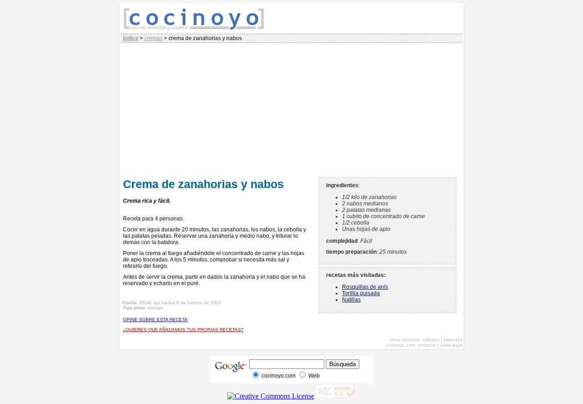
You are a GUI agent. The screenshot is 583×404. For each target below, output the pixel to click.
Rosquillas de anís (365, 287)
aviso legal (451, 345)
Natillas (351, 300)
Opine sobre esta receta (155, 319)
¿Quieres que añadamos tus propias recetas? (183, 329)
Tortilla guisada (361, 293)
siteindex (453, 339)
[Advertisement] (291, 109)
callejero (431, 339)
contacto (427, 345)
